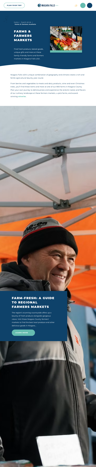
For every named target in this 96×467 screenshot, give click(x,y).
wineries (22, 96)
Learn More (21, 333)
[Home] (48, 5)
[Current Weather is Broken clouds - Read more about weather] (76, 5)
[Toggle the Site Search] (83, 5)
